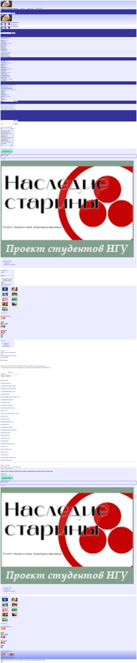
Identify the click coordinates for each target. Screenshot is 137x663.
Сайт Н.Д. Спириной (6, 56)
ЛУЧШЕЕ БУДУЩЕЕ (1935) (7, 443)
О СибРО (3, 61)
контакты (22, 8)
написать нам (30, 8)
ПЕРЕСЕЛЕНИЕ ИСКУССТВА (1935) (10, 396)
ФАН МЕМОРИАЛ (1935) (7, 399)
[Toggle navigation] (1, 10)
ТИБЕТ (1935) (4, 452)
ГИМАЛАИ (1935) (5, 419)
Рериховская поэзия (5, 72)
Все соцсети (3, 99)
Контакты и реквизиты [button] (6, 651)
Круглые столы (4, 64)
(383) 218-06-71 (4, 11)
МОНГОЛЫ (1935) (5, 435)
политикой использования (31, 660)
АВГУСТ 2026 (4, 155)
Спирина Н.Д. (4, 50)
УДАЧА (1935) (4, 446)
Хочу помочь (4, 80)
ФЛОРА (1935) (4, 416)
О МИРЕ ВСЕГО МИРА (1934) (8, 386)
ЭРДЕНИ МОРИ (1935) (6, 460)
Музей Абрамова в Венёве (7, 107)
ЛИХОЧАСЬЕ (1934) (6, 383)
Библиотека (3, 90)
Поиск (13, 13)
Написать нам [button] (4, 652)
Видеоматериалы (5, 95)
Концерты (3, 67)
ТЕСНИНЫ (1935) (5, 402)
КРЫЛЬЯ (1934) (4, 380)
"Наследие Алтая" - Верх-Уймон (8, 109)
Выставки (3, 66)
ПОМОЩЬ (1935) (5, 424)
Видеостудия (4, 77)
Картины (3, 91)
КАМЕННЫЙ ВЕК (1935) (7, 421)
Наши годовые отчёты (6, 62)
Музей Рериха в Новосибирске (8, 104)
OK (1, 661)
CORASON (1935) (5, 438)
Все (20, 466)
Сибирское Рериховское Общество (8, 656)
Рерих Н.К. (3, 44)
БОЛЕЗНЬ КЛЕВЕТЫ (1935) (8, 408)
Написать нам (6, 346)
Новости (3, 85)
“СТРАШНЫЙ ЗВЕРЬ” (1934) (8, 391)
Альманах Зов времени (6, 88)
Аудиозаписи (4, 93)
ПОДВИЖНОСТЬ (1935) (7, 427)
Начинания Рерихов (5, 53)
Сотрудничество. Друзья (6, 79)
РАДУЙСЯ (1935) (5, 394)
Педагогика (3, 71)
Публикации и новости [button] (4, 82)
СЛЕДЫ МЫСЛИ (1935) (7, 405)
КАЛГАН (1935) (4, 454)
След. (12, 466)
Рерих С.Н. (3, 47)
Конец (16, 466)
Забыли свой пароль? (6, 284)
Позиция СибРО (5, 54)
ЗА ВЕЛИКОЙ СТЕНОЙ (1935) (8, 457)
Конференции (4, 69)
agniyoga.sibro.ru (42, 366)
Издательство (4, 74)
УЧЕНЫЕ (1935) (5, 441)
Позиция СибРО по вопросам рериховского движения (9, 263)
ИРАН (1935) (4, 410)
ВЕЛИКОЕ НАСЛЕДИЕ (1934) (8, 388)
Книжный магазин (5, 75)
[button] (6, 316)
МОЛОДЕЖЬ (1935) (5, 432)
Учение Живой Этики (6, 37)
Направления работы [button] (4, 58)
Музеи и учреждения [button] (3, 102)
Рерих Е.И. (3, 42)
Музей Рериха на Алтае (6, 106)
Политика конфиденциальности (7, 658)
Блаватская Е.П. (4, 40)
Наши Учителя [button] (3, 35)
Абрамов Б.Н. (4, 48)
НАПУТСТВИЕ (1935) (6, 449)
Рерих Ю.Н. (3, 45)
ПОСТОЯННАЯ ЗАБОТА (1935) (9, 430)
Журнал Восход (4, 87)
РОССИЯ (3, 98)
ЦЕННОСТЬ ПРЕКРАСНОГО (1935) (10, 413)
